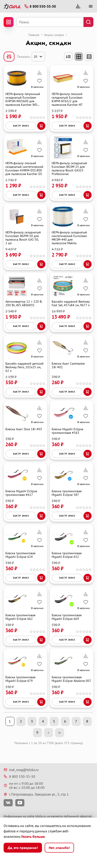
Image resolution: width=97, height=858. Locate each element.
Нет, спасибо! (59, 847)
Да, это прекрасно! (23, 847)
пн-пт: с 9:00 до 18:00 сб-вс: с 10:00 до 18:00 (26, 785)
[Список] (89, 56)
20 (35, 57)
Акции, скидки (54, 35)
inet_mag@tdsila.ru (24, 770)
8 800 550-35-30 (22, 776)
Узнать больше (33, 836)
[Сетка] (78, 56)
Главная (33, 35)
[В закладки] (39, 81)
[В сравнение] (39, 73)
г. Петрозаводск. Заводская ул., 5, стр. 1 (39, 794)
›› (59, 732)
